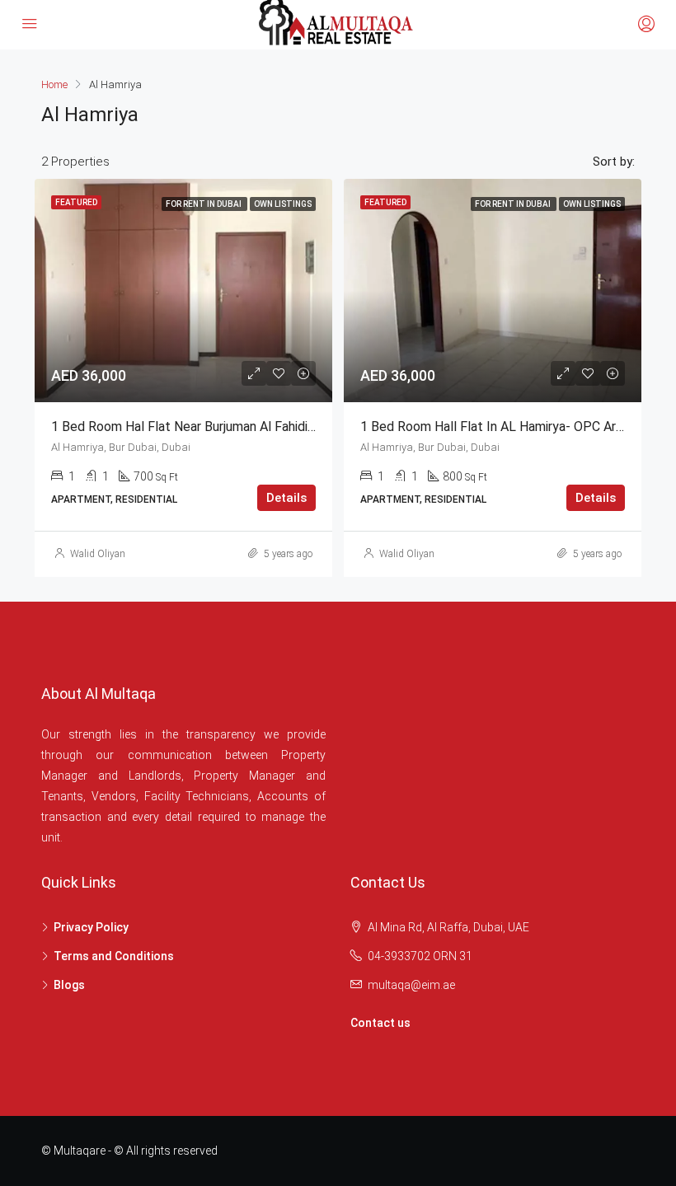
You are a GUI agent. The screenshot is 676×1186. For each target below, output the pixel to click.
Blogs (69, 984)
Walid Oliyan (97, 554)
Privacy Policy (91, 927)
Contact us (380, 1022)
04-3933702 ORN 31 (420, 956)
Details (286, 497)
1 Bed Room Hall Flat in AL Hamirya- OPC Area (495, 426)
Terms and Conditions (114, 956)
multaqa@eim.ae (411, 984)
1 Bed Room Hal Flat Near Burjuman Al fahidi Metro (199, 426)
